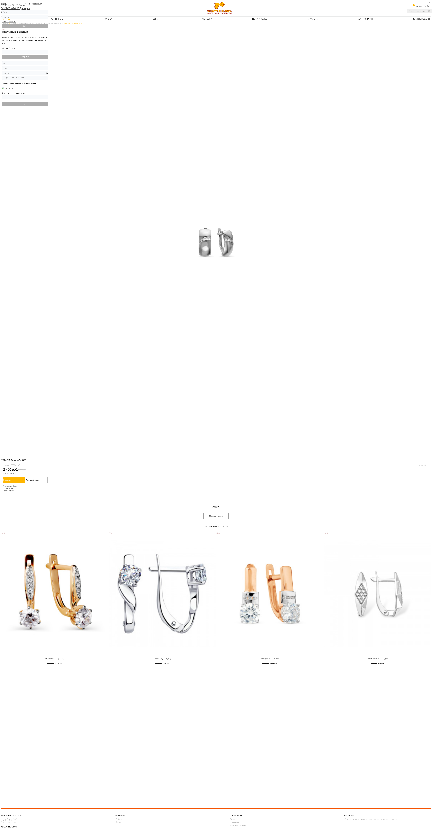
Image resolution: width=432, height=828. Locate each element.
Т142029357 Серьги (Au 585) (270, 659)
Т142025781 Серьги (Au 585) (54, 659)
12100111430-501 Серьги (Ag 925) (377, 659)
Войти (25, 26)
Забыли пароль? (9, 21)
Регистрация (35, 4)
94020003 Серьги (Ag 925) (162, 659)
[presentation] (3, 598)
